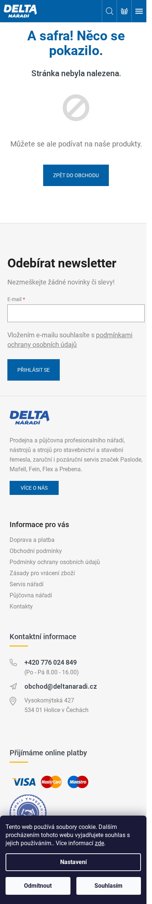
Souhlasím (108, 885)
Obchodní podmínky (36, 550)
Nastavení (73, 862)
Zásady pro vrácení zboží (42, 573)
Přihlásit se (33, 370)
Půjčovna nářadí (31, 595)
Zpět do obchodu (76, 175)
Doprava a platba (32, 539)
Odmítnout (38, 885)
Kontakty (21, 606)
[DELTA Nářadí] (29, 418)
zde (99, 843)
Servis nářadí (27, 584)
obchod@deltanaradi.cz (60, 686)
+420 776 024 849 (50, 662)
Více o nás (34, 488)
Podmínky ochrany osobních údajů (55, 562)
